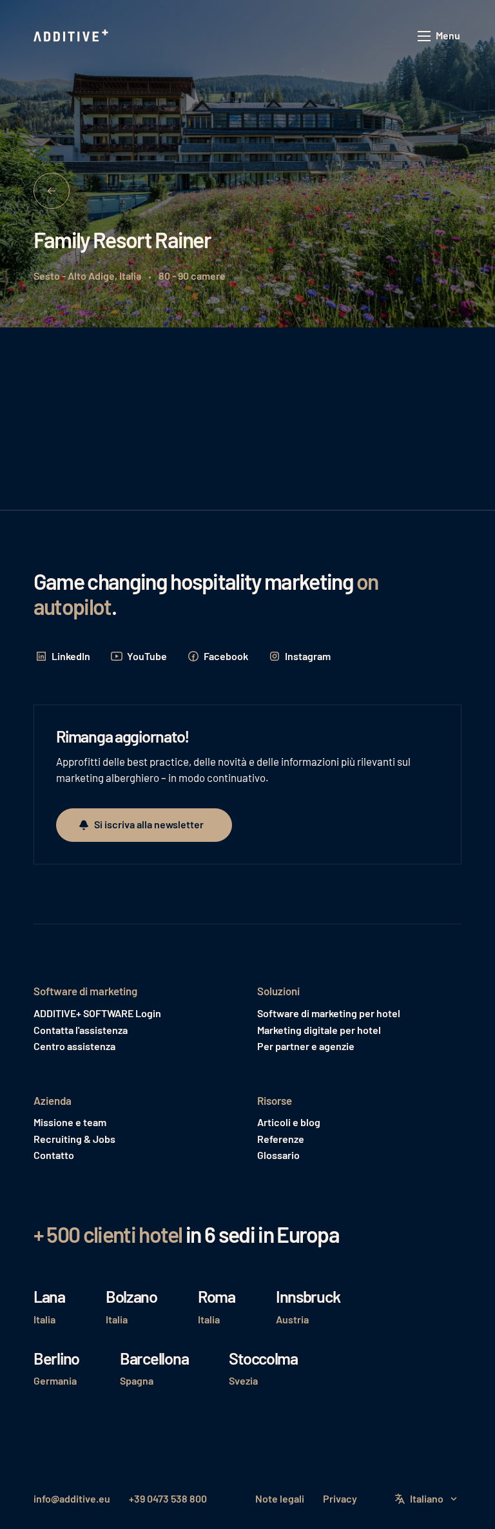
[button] (439, 36)
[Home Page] (72, 36)
